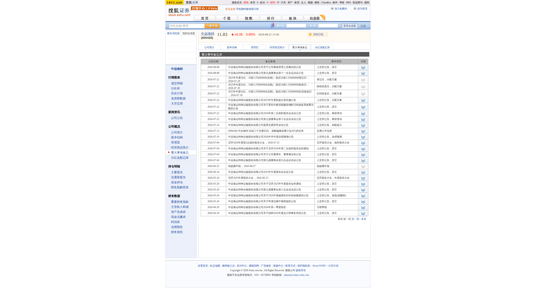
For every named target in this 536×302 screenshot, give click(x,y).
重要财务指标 (180, 201)
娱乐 (262, 2)
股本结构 (177, 137)
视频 (310, 2)
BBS (348, 2)
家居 (296, 2)
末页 (363, 218)
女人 (303, 2)
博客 (341, 2)
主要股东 (177, 172)
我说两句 (358, 2)
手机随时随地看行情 (247, 9)
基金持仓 (177, 182)
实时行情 (318, 34)
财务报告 (177, 232)
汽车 (283, 2)
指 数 (249, 18)
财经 (272, 2)
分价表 (175, 88)
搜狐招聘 (254, 265)
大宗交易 (177, 103)
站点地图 (215, 265)
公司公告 (177, 118)
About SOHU (319, 265)
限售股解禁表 (180, 187)
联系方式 (290, 265)
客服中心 (278, 265)
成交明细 (177, 83)
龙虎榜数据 (178, 98)
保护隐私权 (304, 265)
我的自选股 (188, 33)
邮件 (335, 2)
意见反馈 (230, 9)
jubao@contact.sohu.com (296, 274)
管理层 (175, 142)
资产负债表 (178, 211)
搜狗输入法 (228, 265)
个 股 (227, 18)
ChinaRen (326, 2)
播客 (317, 2)
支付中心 (242, 265)
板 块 (292, 18)
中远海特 (207, 33)
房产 (290, 2)
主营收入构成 (180, 206)
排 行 (270, 18)
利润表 (175, 222)
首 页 (205, 18)
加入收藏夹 (341, 8)
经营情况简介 (180, 147)
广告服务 (266, 265)
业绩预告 (177, 227)
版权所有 (301, 270)
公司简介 (177, 132)
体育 (252, 2)
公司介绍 (333, 265)
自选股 (315, 18)
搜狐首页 (237, 2)
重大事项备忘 (180, 152)
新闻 (246, 2)
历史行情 (177, 93)
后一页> (356, 218)
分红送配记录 (180, 157)
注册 (363, 26)
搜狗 (366, 2)
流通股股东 (178, 177)
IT (278, 2)
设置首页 (203, 265)
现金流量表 (178, 217)
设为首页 (362, 8)
